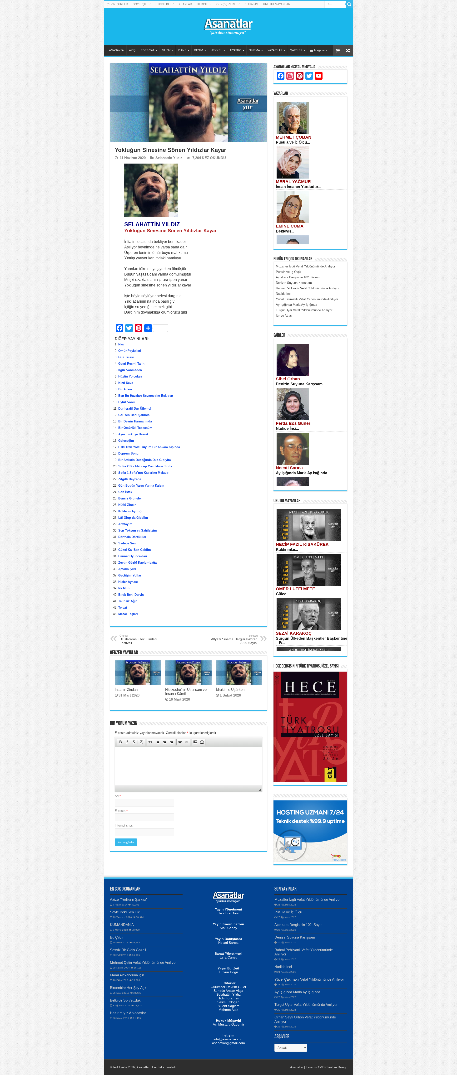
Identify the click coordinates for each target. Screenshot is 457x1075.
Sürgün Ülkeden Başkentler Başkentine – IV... (311, 640)
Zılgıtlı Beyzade (129, 479)
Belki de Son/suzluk (125, 1000)
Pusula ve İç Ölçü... (293, 142)
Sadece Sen (127, 543)
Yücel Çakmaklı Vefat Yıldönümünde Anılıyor (309, 979)
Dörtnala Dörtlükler (132, 537)
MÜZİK (166, 50)
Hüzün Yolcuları (130, 376)
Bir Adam (125, 389)
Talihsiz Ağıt (127, 601)
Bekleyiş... (285, 231)
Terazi (122, 607)
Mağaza (319, 50)
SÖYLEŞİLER (142, 4)
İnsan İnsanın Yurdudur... (298, 187)
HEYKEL (216, 50)
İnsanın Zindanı (127, 690)
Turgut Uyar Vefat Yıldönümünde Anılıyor (306, 1004)
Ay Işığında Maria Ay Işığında (297, 992)
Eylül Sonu (126, 402)
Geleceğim (126, 440)
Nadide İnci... (287, 428)
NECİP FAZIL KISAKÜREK (302, 544)
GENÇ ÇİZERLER (228, 4)
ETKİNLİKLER (164, 4)
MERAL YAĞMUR (293, 181)
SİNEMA (254, 50)
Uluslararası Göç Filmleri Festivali (138, 639)
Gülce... (282, 594)
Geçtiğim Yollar (129, 575)
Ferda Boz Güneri (294, 423)
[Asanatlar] (228, 25)
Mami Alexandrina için (127, 975)
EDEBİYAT (147, 50)
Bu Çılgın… (119, 937)
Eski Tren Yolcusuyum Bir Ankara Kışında (149, 447)
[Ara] (349, 4)
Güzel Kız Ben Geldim (134, 550)
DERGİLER (204, 4)
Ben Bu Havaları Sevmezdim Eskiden (145, 395)
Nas (121, 344)
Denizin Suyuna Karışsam (294, 937)
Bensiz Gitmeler (130, 498)
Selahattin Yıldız (168, 158)
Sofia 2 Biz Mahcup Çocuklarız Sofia (145, 466)
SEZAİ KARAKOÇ (294, 633)
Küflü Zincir (127, 505)
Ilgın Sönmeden (130, 370)
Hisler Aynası (128, 582)
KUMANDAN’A (122, 925)
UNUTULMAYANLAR (276, 4)
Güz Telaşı (126, 357)
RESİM (198, 50)
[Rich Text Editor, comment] (188, 766)
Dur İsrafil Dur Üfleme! (134, 408)
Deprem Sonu (128, 453)
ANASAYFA (116, 50)
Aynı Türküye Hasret (133, 434)
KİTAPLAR (185, 4)
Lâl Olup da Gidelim (133, 517)
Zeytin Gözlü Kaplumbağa (137, 562)
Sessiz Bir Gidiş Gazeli (128, 950)
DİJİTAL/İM (251, 4)
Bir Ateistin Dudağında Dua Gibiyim (144, 460)
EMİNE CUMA (289, 226)
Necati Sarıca (289, 467)
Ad (118, 796)
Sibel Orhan (288, 379)
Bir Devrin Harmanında (135, 421)
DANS (182, 50)
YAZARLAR (275, 50)
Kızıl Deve (125, 383)
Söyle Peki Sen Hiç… (127, 912)
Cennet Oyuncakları (132, 556)
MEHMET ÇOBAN (293, 137)
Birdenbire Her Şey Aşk (128, 988)
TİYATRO (235, 50)
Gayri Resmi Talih (131, 363)
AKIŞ (132, 50)
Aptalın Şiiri (127, 569)
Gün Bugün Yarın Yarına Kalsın (141, 485)
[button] (120, 742)
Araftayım (125, 524)
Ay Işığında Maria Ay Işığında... (303, 473)
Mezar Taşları (128, 614)
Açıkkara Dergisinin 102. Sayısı (298, 925)
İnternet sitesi (124, 825)
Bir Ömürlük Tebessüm (135, 428)
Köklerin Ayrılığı (130, 511)
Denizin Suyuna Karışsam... (300, 384)
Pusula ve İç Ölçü (288, 912)
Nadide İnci (283, 967)
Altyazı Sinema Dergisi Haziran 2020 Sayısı (234, 639)
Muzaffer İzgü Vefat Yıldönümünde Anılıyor (307, 899)
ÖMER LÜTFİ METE (295, 588)
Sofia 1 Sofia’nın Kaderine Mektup (143, 473)
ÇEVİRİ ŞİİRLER (117, 4)
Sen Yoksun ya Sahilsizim (137, 530)
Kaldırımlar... (287, 549)
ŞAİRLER (296, 50)
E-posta (121, 811)
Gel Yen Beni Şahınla (133, 415)
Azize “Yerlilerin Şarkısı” (128, 899)
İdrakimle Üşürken (230, 690)
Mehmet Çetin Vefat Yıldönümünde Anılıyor (143, 962)
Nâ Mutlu (124, 588)
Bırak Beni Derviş (131, 594)
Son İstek (125, 492)
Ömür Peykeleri (129, 351)
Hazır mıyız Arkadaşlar (128, 1013)
